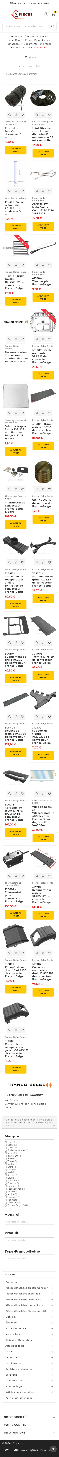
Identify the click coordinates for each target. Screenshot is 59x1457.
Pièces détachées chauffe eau (23, 1299)
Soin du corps (13, 1380)
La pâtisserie (13, 1363)
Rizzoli (12, 1175)
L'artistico (14, 1202)
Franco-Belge (17, 1205)
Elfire (11, 1166)
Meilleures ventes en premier (29, 74)
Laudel (12, 1177)
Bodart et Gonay (17, 1150)
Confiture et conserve (19, 1369)
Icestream (14, 1156)
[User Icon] (47, 14)
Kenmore (13, 1199)
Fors (11, 1142)
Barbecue (11, 1374)
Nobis (12, 1153)
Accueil (10, 1274)
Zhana (12, 1161)
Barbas (12, 1158)
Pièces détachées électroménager (26, 1288)
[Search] (52, 26)
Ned (11, 1172)
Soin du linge (13, 1386)
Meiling (12, 1164)
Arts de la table (14, 1345)
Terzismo (13, 1191)
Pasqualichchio (16, 1188)
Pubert (12, 1147)
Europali (13, 1197)
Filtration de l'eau (16, 1328)
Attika (12, 1194)
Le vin (9, 1351)
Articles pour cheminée (19, 1392)
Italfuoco (13, 1180)
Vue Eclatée (12, 1100)
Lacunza (13, 1186)
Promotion (12, 1282)
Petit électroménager (18, 1398)
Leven (11, 1169)
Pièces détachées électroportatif (25, 1311)
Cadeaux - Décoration (18, 1340)
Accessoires (12, 1334)
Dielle (12, 1145)
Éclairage (11, 1322)
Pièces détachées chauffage (22, 1293)
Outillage (11, 1317)
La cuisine (11, 1357)
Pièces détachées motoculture (24, 1305)
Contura (13, 1183)
